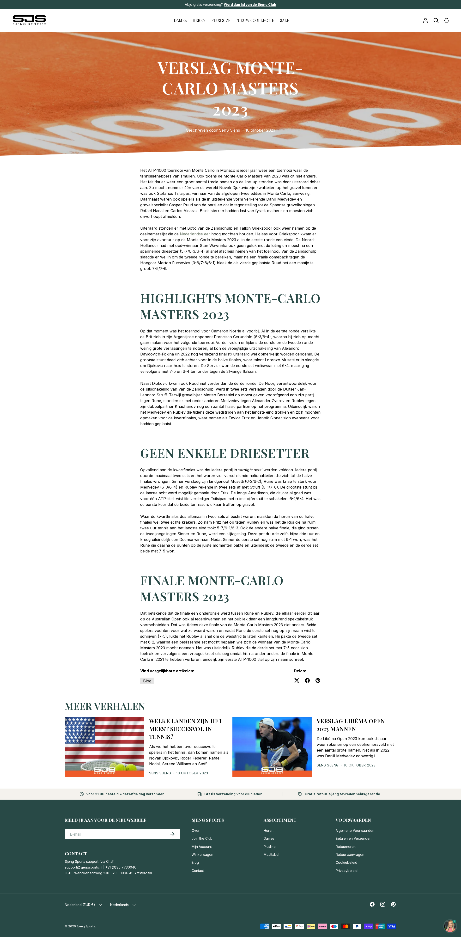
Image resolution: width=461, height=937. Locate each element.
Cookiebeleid (346, 862)
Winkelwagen (202, 854)
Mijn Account (202, 847)
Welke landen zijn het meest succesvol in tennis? (185, 729)
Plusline (270, 847)
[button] (446, 20)
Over (196, 830)
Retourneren (346, 847)
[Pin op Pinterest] (318, 680)
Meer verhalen (105, 705)
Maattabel (271, 854)
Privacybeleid (347, 871)
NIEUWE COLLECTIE (255, 20)
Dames (269, 838)
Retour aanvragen (350, 854)
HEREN (199, 20)
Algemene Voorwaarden (355, 830)
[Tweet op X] (296, 680)
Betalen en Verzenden (353, 838)
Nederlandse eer (195, 234)
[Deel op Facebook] (307, 680)
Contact (198, 871)
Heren (268, 830)
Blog (147, 681)
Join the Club (202, 838)
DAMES (180, 20)
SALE (284, 20)
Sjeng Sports (86, 926)
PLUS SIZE (220, 20)
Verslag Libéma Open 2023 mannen (351, 725)
